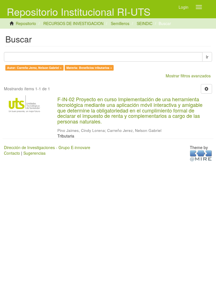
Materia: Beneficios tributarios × (89, 68)
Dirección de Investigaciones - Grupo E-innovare (47, 147)
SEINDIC (144, 23)
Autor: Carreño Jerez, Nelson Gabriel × (34, 68)
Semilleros (120, 23)
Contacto (12, 153)
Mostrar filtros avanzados (188, 75)
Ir (207, 57)
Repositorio (26, 23)
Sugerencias (34, 153)
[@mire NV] (201, 155)
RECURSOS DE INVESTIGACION (73, 23)
